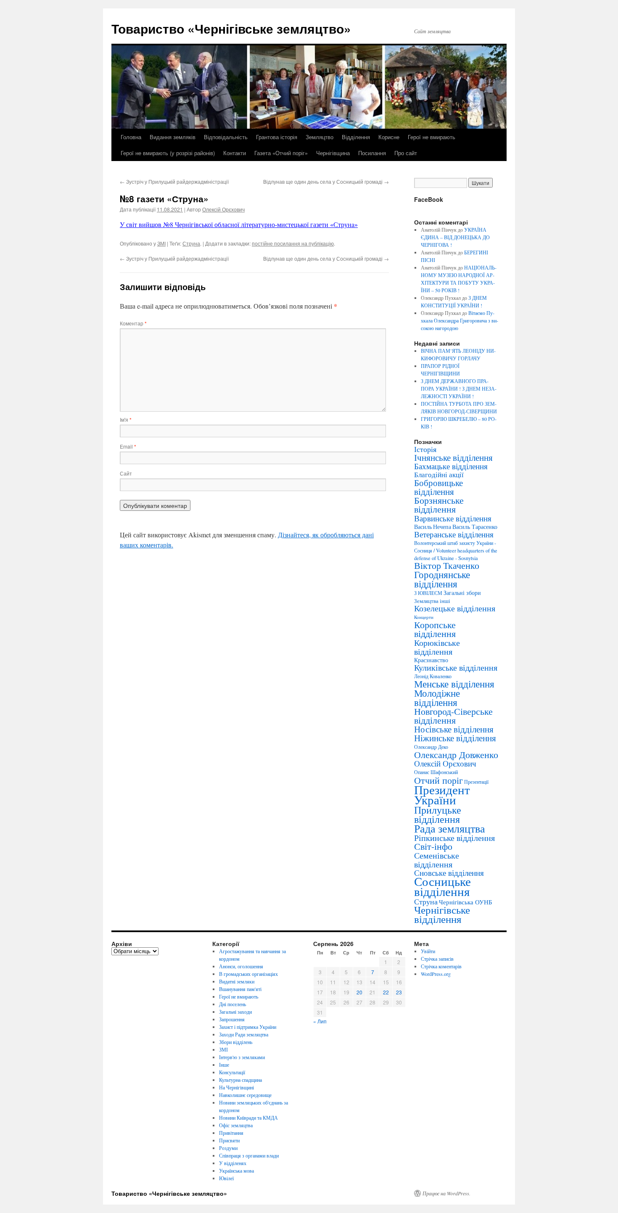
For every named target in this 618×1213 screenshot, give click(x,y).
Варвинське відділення (452, 518)
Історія (425, 449)
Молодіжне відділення (437, 697)
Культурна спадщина (240, 1079)
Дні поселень (232, 1004)
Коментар (133, 323)
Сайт (126, 473)
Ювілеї (226, 1178)
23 (399, 992)
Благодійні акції (439, 474)
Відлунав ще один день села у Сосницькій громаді (326, 181)
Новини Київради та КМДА (248, 1117)
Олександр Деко (431, 747)
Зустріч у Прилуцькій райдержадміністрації (174, 181)
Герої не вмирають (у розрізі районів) (168, 153)
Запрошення (232, 1019)
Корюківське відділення (437, 647)
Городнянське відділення (442, 579)
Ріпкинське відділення (454, 837)
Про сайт (405, 153)
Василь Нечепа (432, 527)
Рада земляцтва (449, 828)
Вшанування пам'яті (240, 989)
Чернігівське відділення (442, 914)
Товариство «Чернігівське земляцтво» (231, 28)
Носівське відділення (454, 729)
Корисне (388, 137)
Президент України (442, 794)
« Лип (320, 1021)
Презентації (476, 782)
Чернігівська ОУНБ (465, 902)
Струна (191, 243)
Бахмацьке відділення (451, 466)
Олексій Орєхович (223, 209)
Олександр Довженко (456, 754)
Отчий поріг (438, 780)
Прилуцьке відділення (437, 814)
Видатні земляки (236, 981)
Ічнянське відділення (453, 457)
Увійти (428, 951)
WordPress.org (436, 973)
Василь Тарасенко (474, 527)
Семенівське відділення (436, 859)
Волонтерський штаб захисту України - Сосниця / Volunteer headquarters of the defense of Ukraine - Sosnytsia (455, 550)
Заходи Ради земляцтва (243, 1034)
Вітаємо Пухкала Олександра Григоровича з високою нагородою (459, 320)
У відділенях (232, 1163)
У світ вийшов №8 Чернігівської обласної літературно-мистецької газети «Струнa (237, 224)
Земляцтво (319, 137)
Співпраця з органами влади (249, 1155)
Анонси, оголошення (241, 966)
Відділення (356, 137)
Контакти (234, 153)
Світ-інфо (433, 846)
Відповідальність (226, 137)
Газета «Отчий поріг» (281, 153)
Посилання (372, 153)
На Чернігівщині (236, 1087)
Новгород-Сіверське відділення (453, 715)
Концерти (423, 617)
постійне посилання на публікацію (293, 243)
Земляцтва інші (432, 601)
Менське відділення (454, 683)
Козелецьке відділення (454, 608)
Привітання (231, 1132)
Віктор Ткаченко (446, 565)
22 (386, 992)
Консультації (232, 1072)
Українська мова (236, 1170)
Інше (224, 1064)
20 (359, 992)
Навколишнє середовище (245, 1094)
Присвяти (229, 1140)
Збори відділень (235, 1042)
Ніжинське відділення (455, 738)
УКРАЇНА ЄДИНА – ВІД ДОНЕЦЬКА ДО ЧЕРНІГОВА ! (455, 237)
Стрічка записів (437, 958)
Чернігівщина (333, 153)
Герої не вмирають (431, 137)
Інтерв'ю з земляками (242, 1057)
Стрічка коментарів (441, 966)
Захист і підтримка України (247, 1026)
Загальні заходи (235, 1011)
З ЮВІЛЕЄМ (428, 593)
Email (128, 446)
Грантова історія (276, 137)
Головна (131, 137)
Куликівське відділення (455, 667)
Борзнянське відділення (439, 504)
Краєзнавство (431, 660)
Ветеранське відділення (454, 534)
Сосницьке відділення (442, 886)
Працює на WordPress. (446, 1193)
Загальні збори (462, 593)
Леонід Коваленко (433, 676)
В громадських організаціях (248, 973)
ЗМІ (161, 243)
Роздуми (228, 1147)
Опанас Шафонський (436, 772)
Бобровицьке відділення (438, 486)
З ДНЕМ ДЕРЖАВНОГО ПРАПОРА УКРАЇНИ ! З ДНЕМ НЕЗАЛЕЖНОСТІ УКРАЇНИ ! (459, 388)
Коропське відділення (435, 629)
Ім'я (126, 419)
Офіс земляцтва (236, 1125)
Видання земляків (172, 137)
